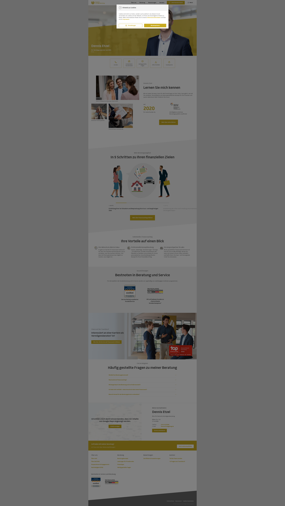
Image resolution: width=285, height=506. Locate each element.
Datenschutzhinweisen (153, 17)
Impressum (126, 19)
